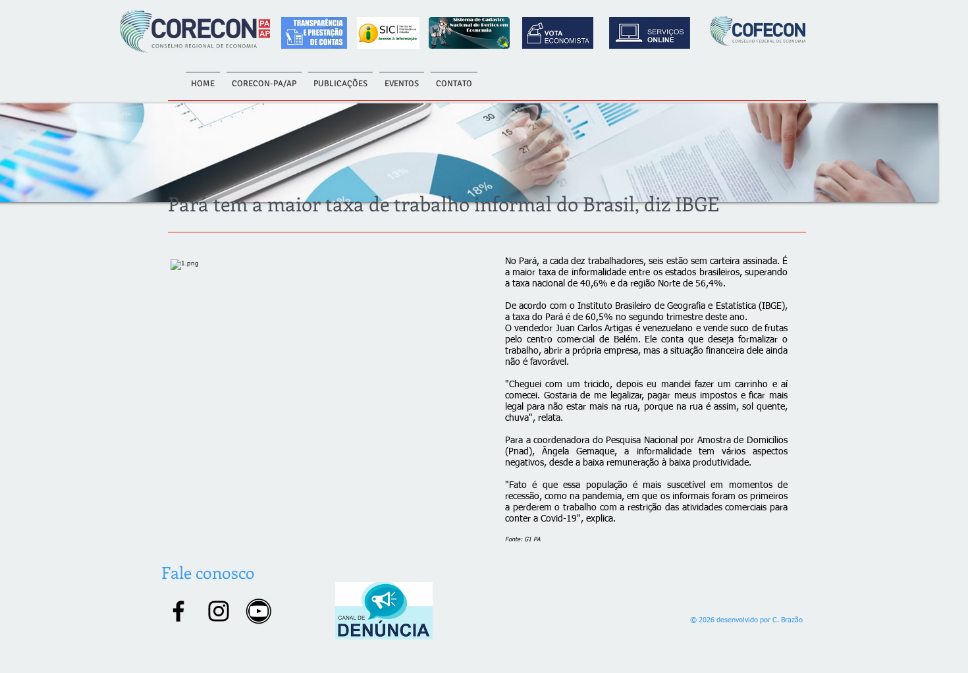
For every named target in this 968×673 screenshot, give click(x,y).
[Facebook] (178, 611)
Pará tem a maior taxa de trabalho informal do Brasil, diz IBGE (443, 203)
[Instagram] (218, 611)
